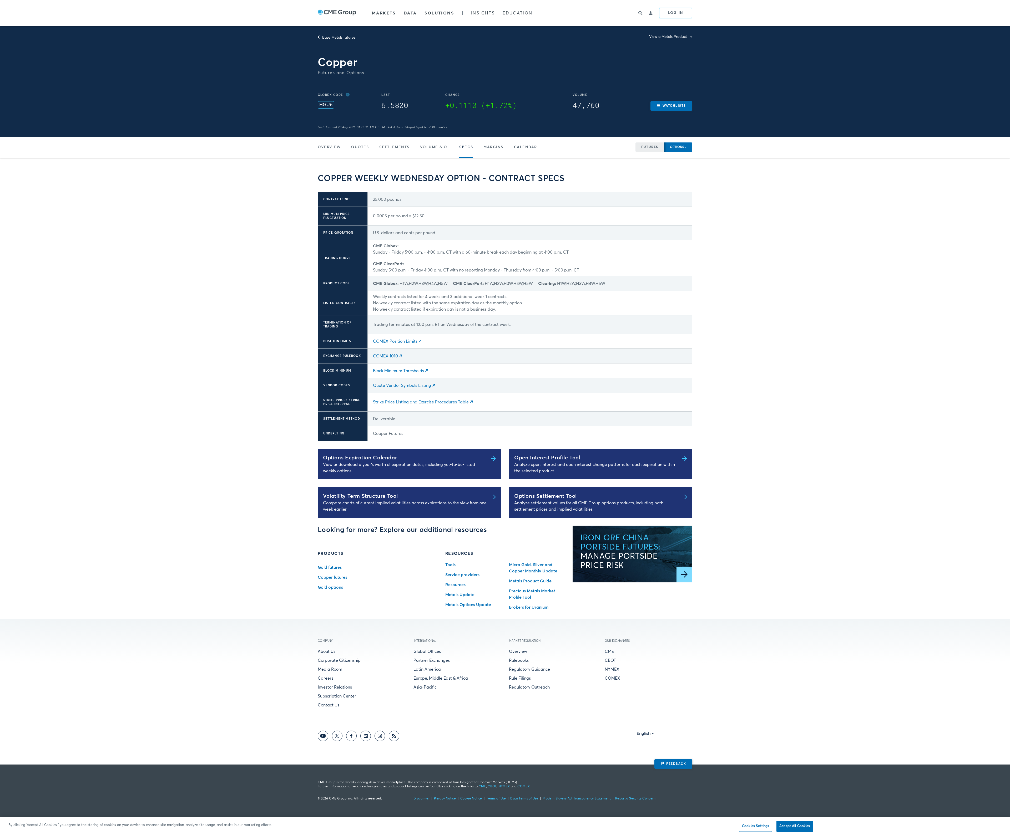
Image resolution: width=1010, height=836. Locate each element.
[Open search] (640, 13)
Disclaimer (421, 798)
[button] (671, 106)
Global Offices (427, 651)
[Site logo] (337, 13)
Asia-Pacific (425, 687)
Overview (329, 147)
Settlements (394, 147)
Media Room (330, 669)
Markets (384, 13)
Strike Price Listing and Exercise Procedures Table (421, 402)
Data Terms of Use (524, 798)
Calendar (525, 147)
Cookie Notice (471, 798)
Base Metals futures (338, 37)
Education (518, 13)
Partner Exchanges (431, 660)
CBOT (610, 660)
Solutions (439, 13)
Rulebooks (519, 660)
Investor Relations (335, 687)
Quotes (360, 147)
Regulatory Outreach (529, 687)
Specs (466, 147)
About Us (326, 651)
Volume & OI (434, 147)
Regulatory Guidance (529, 669)
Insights (483, 13)
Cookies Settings (755, 826)
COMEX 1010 (385, 356)
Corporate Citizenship (339, 660)
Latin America (427, 669)
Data (410, 13)
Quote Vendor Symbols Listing (402, 385)
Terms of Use (496, 798)
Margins (493, 147)
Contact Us (328, 705)
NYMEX (612, 669)
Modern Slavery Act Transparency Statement (577, 798)
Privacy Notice (445, 798)
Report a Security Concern (635, 798)
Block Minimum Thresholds (398, 371)
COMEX (612, 678)
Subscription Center (337, 696)
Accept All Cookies (794, 826)
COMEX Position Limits (395, 341)
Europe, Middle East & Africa (440, 678)
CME (609, 651)
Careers (325, 678)
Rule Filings (520, 678)
